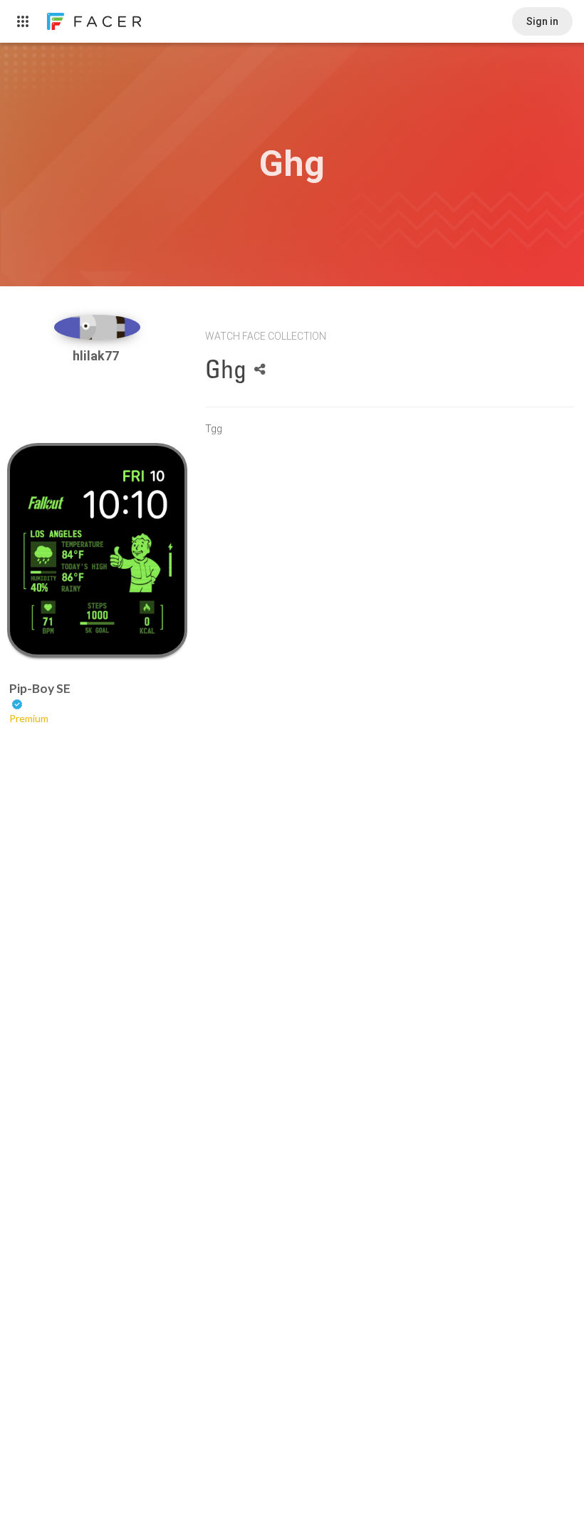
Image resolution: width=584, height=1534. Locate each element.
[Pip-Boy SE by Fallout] (97, 550)
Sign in (542, 21)
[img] (97, 327)
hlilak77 (97, 355)
